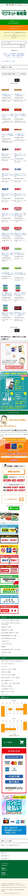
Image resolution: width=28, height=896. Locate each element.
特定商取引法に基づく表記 (6, 885)
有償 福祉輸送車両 (20, 53)
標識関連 (13, 55)
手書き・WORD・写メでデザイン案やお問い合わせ (12, 660)
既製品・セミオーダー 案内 (7, 691)
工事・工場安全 (7, 55)
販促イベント (6, 53)
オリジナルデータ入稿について (8, 663)
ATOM (23, 885)
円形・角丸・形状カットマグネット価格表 (10, 677)
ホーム (2, 61)
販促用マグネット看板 (10, 61)
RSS (21, 885)
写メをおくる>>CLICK (14, 412)
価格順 (9, 73)
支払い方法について (5, 883)
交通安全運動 (13, 53)
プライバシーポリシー (15, 885)
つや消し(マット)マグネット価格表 (8, 669)
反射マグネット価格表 (6, 672)
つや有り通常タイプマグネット (8, 688)
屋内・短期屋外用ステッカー (7, 680)
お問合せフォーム (15, 28)
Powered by (3, 893)
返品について (19, 883)
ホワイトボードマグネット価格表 (8, 674)
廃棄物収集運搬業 (20, 55)
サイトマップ (4, 666)
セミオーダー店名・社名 (17, 57)
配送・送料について (12, 883)
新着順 (13, 73)
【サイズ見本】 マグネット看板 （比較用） (10, 683)
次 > (17, 80)
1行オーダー (8, 57)
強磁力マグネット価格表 (6, 686)
